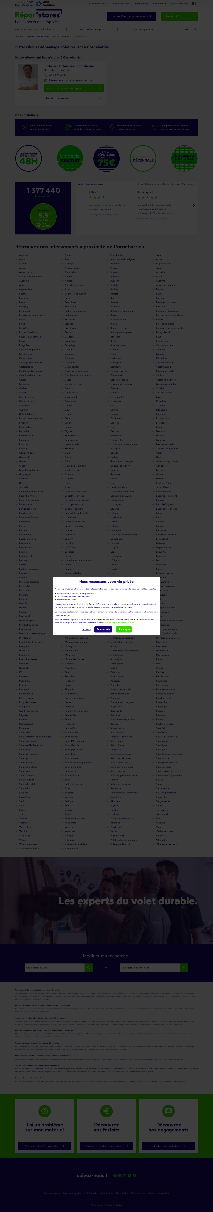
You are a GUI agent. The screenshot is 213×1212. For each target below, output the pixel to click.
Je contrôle (103, 629)
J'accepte (124, 629)
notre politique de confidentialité (118, 622)
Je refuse (86, 629)
